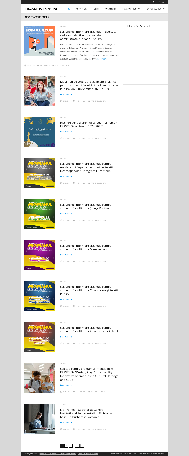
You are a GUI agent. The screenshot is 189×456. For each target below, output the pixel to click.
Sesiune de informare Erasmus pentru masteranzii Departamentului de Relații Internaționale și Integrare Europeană (86, 167)
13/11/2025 (63, 363)
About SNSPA (81, 9)
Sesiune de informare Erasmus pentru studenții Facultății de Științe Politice (85, 206)
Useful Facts (110, 9)
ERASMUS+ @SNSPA (131, 9)
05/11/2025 (63, 404)
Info (69, 9)
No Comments (45, 65)
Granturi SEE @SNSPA (156, 9)
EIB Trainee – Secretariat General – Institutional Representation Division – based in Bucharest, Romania (86, 413)
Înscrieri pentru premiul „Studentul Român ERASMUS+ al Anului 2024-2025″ (88, 124)
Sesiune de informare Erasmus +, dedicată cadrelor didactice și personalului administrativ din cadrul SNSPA (88, 35)
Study (96, 9)
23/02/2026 (63, 117)
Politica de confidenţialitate (88, 454)
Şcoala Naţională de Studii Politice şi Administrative (57, 454)
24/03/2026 (63, 26)
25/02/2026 (63, 76)
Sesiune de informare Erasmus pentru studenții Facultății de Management (85, 247)
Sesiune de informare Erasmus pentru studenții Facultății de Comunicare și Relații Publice (89, 290)
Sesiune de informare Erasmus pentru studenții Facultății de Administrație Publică (89, 329)
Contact (162, 2)
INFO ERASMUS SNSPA (62, 65)
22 (77, 445)
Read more (102, 59)
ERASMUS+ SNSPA (40, 8)
